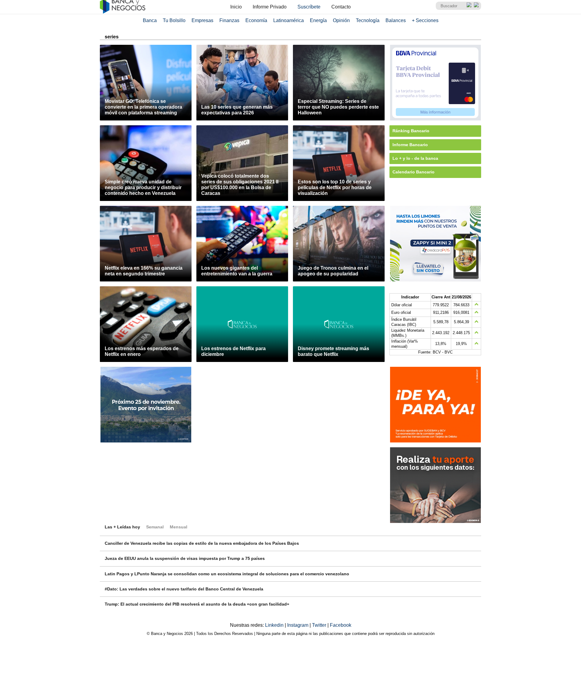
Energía (318, 20)
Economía (256, 20)
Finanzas (229, 20)
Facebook (340, 625)
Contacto (341, 6)
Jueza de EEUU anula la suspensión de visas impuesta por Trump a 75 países (185, 558)
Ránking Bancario (410, 130)
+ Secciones (425, 20)
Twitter (319, 625)
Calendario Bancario (413, 171)
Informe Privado (270, 6)
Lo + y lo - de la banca (415, 158)
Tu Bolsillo (174, 20)
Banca (150, 20)
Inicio (236, 6)
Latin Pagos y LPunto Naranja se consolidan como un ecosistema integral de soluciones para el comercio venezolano (227, 573)
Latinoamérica (288, 20)
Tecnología (367, 20)
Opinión (341, 20)
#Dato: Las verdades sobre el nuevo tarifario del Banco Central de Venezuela (184, 589)
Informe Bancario (410, 144)
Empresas (202, 20)
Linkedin (275, 625)
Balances (396, 20)
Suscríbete (308, 6)
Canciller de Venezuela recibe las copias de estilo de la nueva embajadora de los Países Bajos (202, 543)
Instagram (298, 625)
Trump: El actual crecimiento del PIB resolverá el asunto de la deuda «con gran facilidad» (197, 604)
